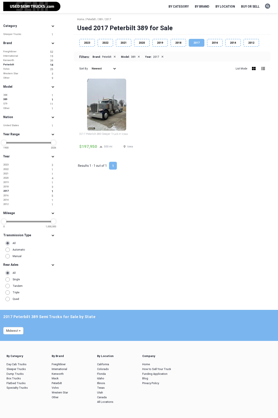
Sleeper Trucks (28, 34)
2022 (28, 169)
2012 (28, 204)
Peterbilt (28, 64)
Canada (102, 397)
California (103, 364)
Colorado (103, 369)
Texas (101, 387)
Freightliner (28, 51)
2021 (28, 173)
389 (28, 99)
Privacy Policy (150, 383)
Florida (101, 373)
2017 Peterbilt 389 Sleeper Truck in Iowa (103, 133)
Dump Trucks (15, 373)
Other (28, 78)
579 (28, 104)
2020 (28, 178)
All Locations (105, 401)
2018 (28, 186)
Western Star (28, 73)
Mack (55, 378)
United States (28, 125)
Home (146, 364)
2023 (28, 165)
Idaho (100, 378)
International (28, 56)
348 (28, 95)
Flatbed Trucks (16, 383)
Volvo (28, 69)
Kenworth (28, 60)
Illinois (101, 383)
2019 (28, 182)
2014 (28, 200)
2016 (28, 195)
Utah (100, 392)
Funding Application (154, 373)
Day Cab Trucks (16, 364)
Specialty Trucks (17, 387)
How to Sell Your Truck (156, 369)
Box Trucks (14, 378)
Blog (145, 378)
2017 (28, 191)
